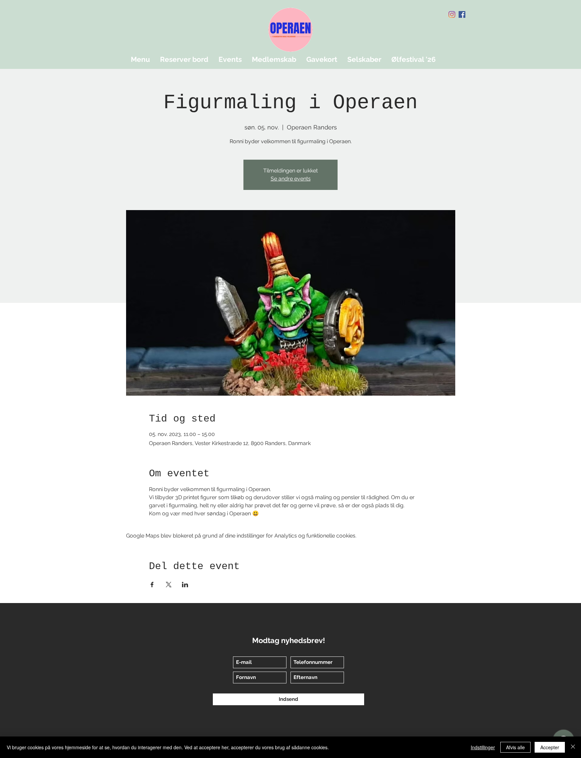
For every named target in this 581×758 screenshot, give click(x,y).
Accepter (549, 747)
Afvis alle (515, 747)
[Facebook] (462, 14)
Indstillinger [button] (483, 747)
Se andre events (291, 178)
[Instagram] (452, 14)
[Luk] (573, 747)
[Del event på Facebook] (152, 584)
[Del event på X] (168, 584)
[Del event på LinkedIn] (185, 584)
